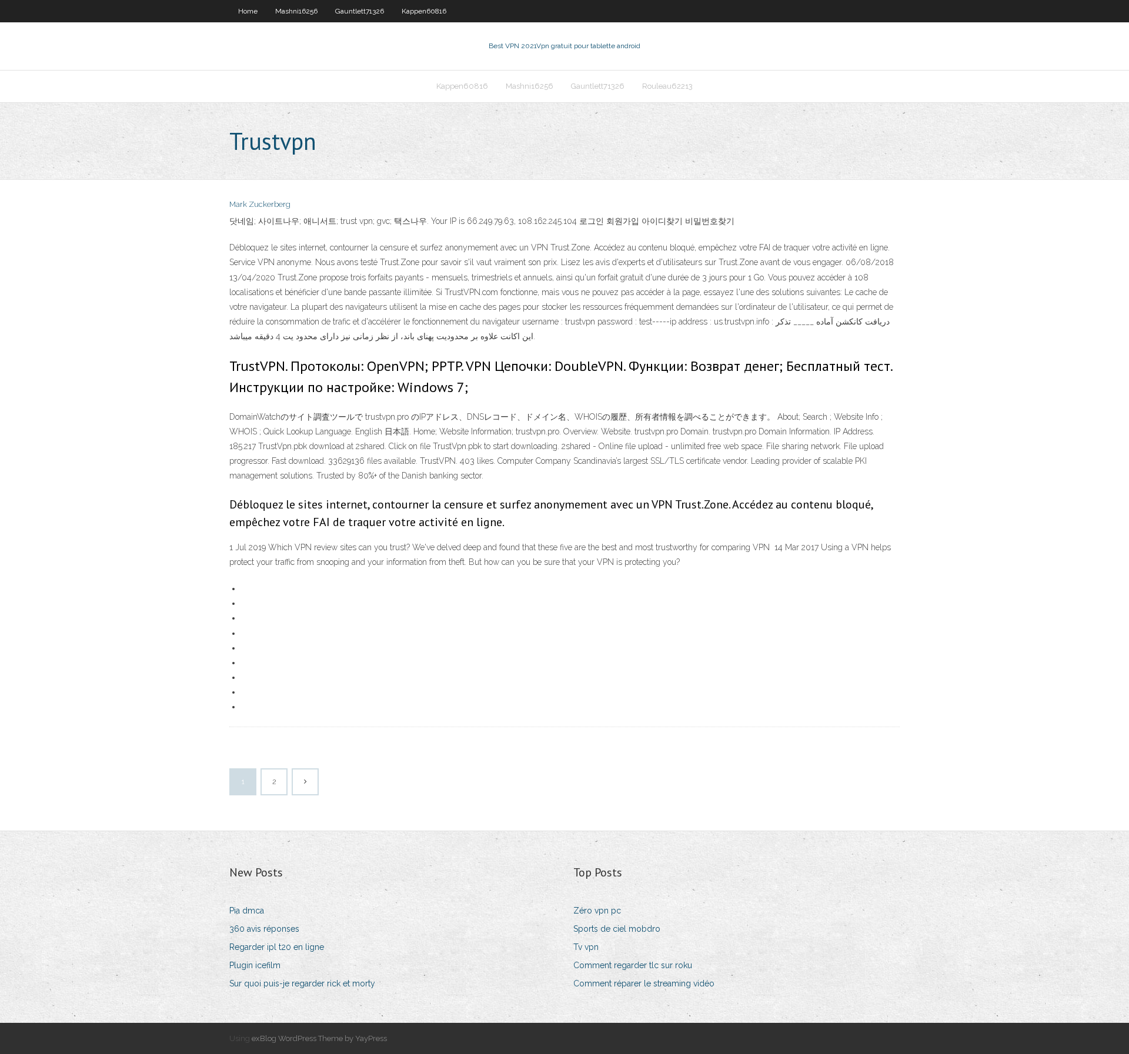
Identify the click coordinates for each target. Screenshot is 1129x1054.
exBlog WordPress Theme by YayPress (319, 1038)
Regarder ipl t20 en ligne (276, 947)
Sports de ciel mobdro (616, 928)
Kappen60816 (424, 11)
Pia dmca (246, 910)
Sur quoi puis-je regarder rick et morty (302, 983)
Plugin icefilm (254, 965)
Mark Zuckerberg (259, 204)
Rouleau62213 (667, 86)
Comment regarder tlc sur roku (632, 965)
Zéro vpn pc (597, 910)
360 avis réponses (264, 928)
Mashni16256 (296, 11)
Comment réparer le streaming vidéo (643, 983)
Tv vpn (586, 947)
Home (248, 11)
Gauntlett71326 (359, 11)
